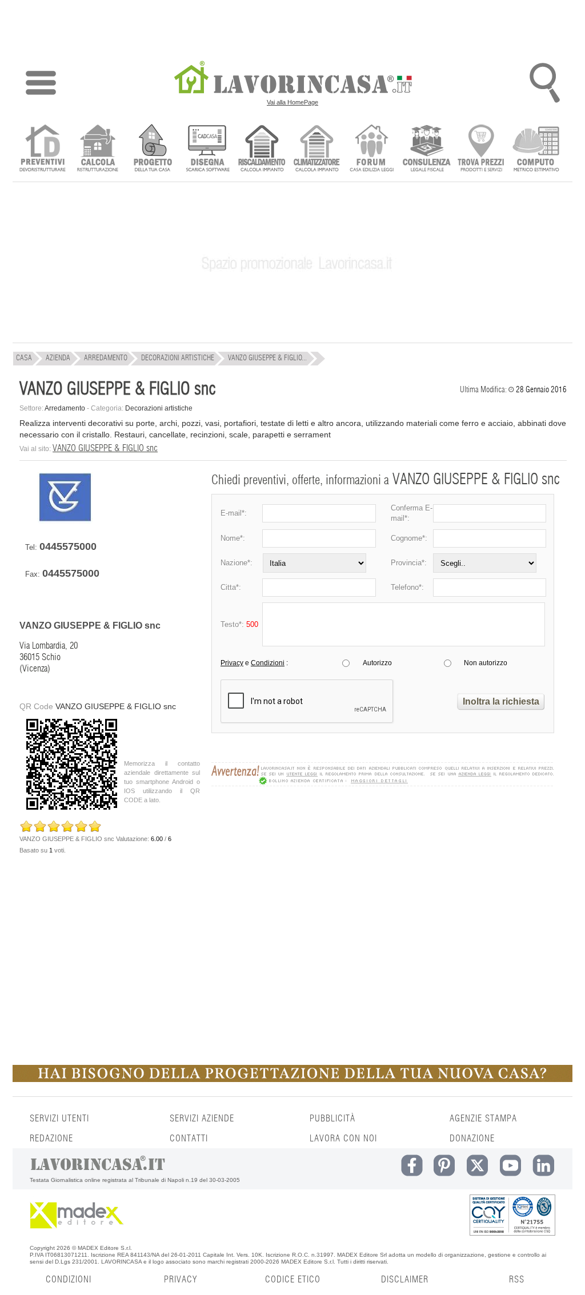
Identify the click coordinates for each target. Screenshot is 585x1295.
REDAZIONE (51, 1138)
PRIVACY (180, 1279)
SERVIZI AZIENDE (202, 1118)
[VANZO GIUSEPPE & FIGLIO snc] (65, 520)
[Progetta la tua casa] (292, 1080)
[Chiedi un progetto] (152, 149)
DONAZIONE (472, 1138)
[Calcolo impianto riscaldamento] (262, 149)
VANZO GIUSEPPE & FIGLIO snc (105, 448)
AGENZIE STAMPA (483, 1118)
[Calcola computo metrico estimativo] (536, 149)
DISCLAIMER (404, 1279)
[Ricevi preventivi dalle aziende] (42, 149)
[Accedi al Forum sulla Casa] (371, 149)
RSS (516, 1279)
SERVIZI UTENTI (59, 1118)
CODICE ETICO (292, 1279)
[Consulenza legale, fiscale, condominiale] (426, 149)
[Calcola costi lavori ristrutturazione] (97, 149)
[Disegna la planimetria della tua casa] (207, 149)
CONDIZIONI (68, 1279)
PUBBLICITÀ (332, 1118)
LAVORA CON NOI (343, 1138)
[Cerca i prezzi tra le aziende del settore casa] (481, 149)
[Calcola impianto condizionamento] (317, 149)
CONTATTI (189, 1138)
